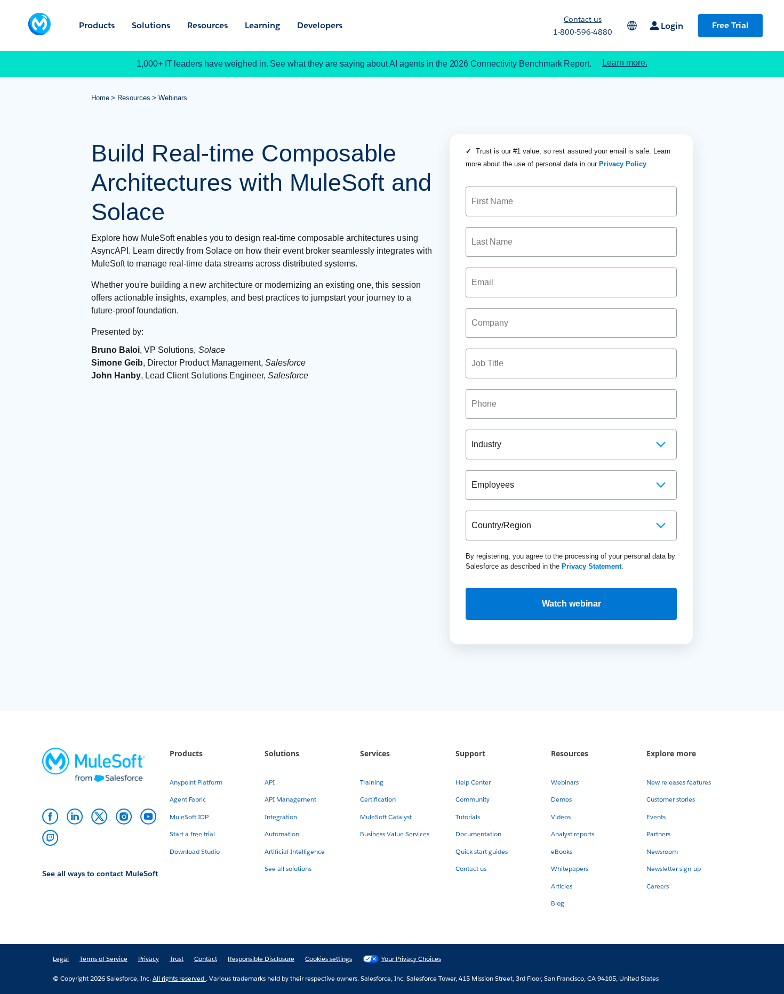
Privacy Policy (622, 164)
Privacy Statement (591, 566)
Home (100, 98)
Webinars (172, 98)
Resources (133, 98)
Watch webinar (571, 603)
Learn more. (624, 63)
